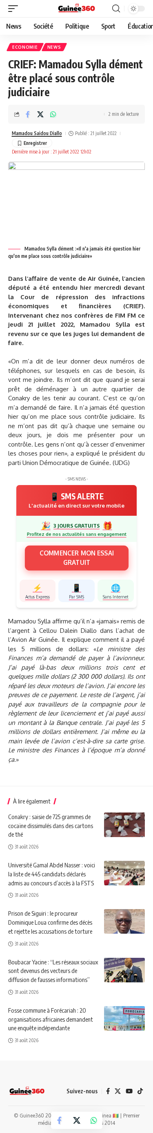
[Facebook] (108, 1091)
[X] (118, 1091)
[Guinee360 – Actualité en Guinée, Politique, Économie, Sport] (27, 1091)
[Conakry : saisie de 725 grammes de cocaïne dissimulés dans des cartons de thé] (124, 825)
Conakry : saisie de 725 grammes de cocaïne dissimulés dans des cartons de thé (50, 825)
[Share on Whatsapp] (53, 114)
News (54, 47)
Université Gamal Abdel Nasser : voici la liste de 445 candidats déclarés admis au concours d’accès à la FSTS (51, 874)
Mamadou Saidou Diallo (37, 133)
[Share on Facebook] (27, 114)
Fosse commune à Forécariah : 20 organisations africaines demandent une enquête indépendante (50, 1019)
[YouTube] (129, 1091)
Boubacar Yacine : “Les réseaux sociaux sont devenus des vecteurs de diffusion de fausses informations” (53, 971)
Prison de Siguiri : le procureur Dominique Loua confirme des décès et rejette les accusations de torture (50, 922)
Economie (25, 47)
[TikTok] (140, 1091)
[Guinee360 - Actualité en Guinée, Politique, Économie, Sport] (76, 8)
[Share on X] (40, 114)
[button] (15, 8)
